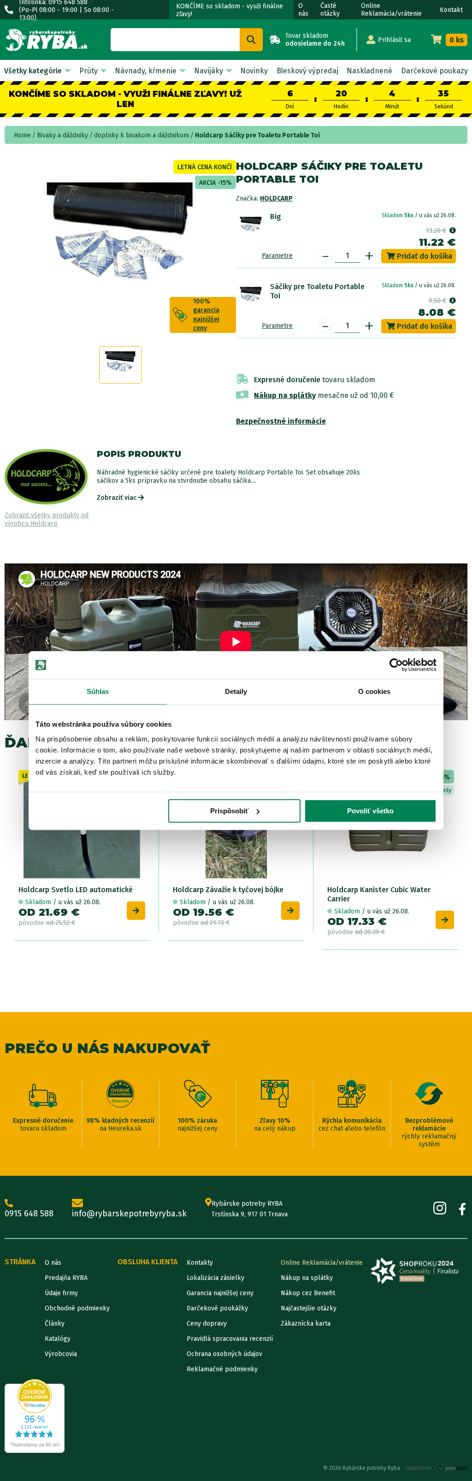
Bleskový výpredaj (307, 70)
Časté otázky (330, 10)
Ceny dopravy (207, 1323)
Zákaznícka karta (305, 1323)
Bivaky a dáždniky (62, 135)
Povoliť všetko (370, 811)
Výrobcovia (61, 1354)
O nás (303, 10)
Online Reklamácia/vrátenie (391, 10)
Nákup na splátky (285, 395)
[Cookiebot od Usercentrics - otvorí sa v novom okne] (396, 665)
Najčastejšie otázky (308, 1308)
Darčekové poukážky (217, 1308)
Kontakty (200, 1263)
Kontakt (451, 10)
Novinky (254, 70)
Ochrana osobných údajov (224, 1354)
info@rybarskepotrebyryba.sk (129, 1213)
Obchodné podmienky (77, 1308)
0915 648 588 (29, 1213)
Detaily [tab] (236, 691)
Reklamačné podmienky (222, 1369)
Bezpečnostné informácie (281, 421)
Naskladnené (369, 70)
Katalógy (58, 1339)
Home (22, 135)
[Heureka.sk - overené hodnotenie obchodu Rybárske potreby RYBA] (35, 1416)
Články (55, 1323)
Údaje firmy (61, 1293)
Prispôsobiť (229, 811)
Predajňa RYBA (66, 1278)
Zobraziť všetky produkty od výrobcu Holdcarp (46, 519)
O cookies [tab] (374, 691)
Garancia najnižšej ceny (220, 1293)
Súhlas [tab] (98, 691)
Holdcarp (276, 198)
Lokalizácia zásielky (215, 1278)
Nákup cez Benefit (308, 1293)
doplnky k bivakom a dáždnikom (141, 135)
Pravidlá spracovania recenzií (230, 1339)
